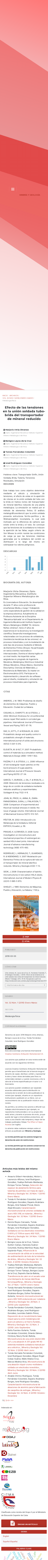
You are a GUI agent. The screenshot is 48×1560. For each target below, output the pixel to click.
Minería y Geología (29, 195)
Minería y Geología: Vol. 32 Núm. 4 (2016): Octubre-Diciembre (26, 1393)
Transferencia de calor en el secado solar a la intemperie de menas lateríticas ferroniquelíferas (26, 1279)
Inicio (5, 395)
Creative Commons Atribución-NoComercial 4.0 (24, 1054)
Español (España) (10, 1541)
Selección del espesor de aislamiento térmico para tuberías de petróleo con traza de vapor (26, 1188)
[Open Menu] (12, 189)
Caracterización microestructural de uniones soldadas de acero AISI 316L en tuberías (26, 1211)
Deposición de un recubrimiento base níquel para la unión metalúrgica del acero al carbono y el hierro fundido (25, 1319)
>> (12, 1400)
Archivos (14, 395)
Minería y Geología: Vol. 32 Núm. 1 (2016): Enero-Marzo (25, 1216)
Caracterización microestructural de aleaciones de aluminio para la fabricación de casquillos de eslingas (26, 1387)
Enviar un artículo (27, 1524)
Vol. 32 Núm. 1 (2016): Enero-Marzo (18, 398)
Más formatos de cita (15, 985)
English (6, 1536)
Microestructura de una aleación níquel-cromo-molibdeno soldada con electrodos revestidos (26, 1364)
